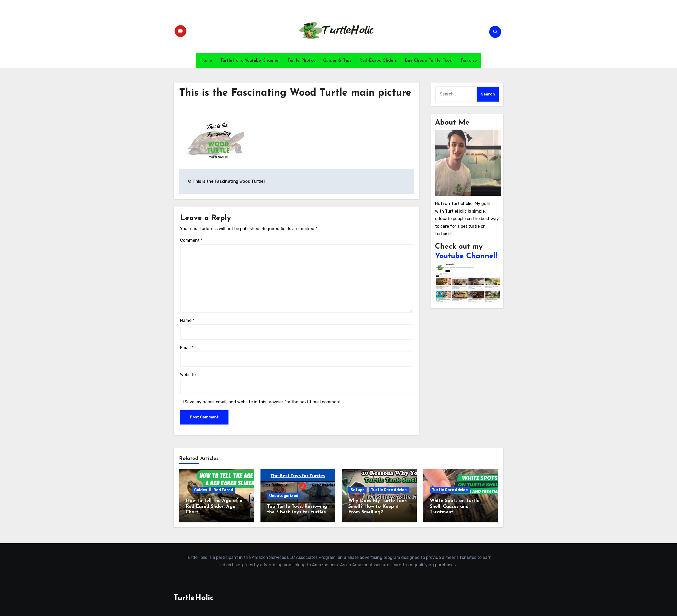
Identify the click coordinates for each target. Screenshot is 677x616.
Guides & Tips (337, 60)
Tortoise (468, 60)
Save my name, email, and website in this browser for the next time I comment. (263, 401)
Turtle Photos (301, 60)
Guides (200, 490)
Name (187, 320)
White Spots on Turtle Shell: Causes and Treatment (454, 507)
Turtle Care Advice (389, 490)
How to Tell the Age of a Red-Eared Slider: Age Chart (214, 507)
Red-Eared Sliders (378, 60)
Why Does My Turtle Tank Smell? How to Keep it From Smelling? (377, 507)
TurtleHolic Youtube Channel (250, 60)
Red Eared (223, 490)
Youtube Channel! (466, 256)
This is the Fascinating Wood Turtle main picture (295, 93)
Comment (191, 240)
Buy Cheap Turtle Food (429, 60)
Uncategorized (283, 496)
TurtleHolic (194, 598)
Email (187, 347)
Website (188, 374)
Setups (357, 490)
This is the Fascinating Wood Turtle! (228, 181)
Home (206, 60)
